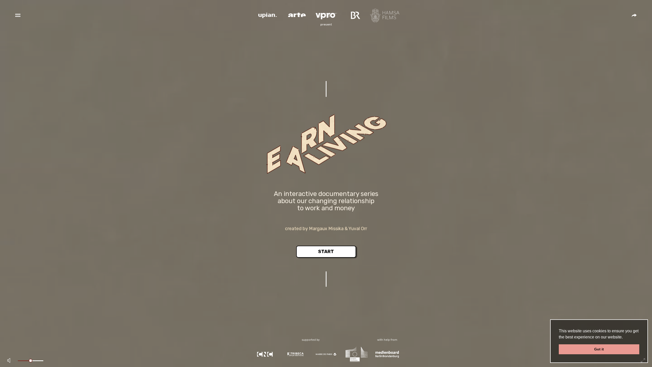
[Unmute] (9, 360)
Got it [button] (599, 349)
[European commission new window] (356, 353)
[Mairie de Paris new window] (326, 353)
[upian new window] (267, 14)
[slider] (30, 360)
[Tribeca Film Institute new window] (295, 353)
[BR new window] (355, 14)
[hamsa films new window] (384, 14)
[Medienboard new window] (387, 353)
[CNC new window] (265, 353)
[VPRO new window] (326, 14)
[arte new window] (296, 14)
